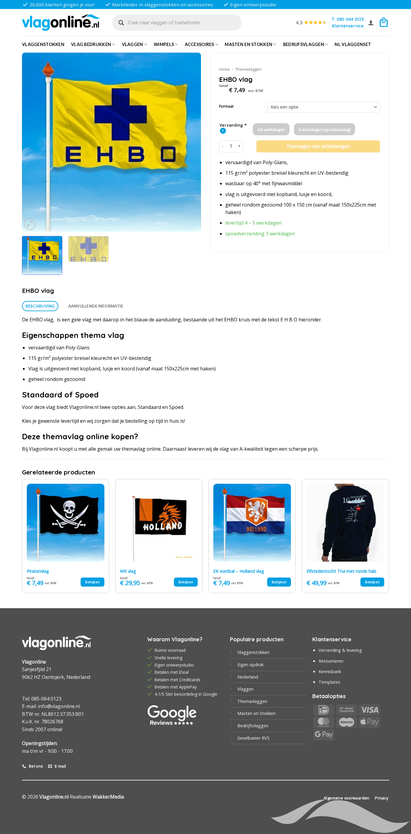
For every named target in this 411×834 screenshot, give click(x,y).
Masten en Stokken (248, 44)
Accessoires (199, 44)
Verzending (233, 125)
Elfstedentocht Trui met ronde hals (341, 571)
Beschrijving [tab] (40, 306)
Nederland (247, 677)
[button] (371, 22)
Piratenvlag (38, 571)
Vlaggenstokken (43, 44)
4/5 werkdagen (271, 129)
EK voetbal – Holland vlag (238, 571)
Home (224, 69)
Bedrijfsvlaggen (252, 725)
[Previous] (33, 142)
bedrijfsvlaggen (303, 44)
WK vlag (128, 571)
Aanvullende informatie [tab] (95, 306)
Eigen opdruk (250, 664)
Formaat (226, 106)
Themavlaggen (248, 69)
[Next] (189, 142)
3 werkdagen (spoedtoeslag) (324, 129)
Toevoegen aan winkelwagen (318, 146)
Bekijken (92, 582)
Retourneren (331, 661)
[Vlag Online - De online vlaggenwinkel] (61, 22)
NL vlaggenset (353, 44)
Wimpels (164, 44)
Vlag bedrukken (91, 44)
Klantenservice (348, 25)
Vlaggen (132, 44)
